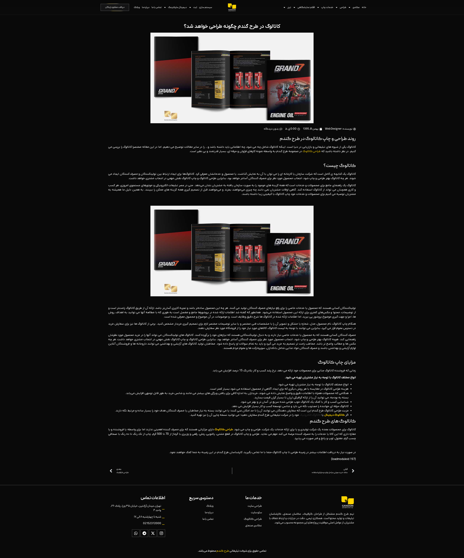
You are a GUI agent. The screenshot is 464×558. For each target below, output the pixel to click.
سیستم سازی (205, 7)
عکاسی (356, 7)
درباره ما (146, 7)
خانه (364, 7)
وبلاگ (137, 7)
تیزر (289, 7)
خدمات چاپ (327, 7)
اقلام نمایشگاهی (306, 7)
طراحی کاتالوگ (312, 151)
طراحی (343, 7)
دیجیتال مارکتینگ (177, 7)
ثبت (195, 7)
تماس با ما (157, 7)
